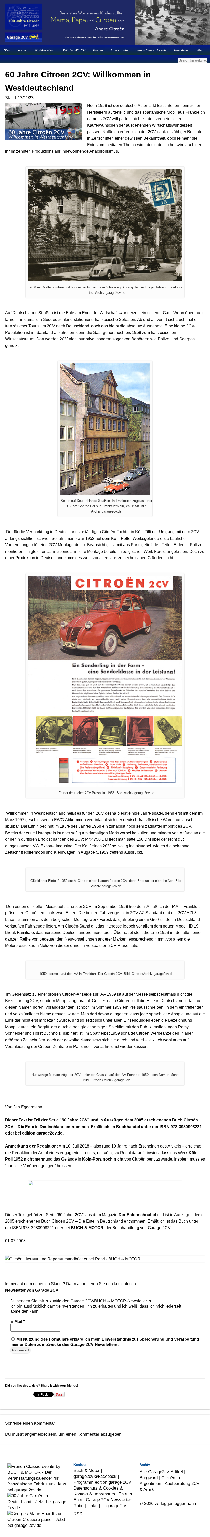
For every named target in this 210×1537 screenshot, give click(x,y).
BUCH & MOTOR (74, 50)
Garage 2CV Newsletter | (109, 1499)
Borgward (149, 1477)
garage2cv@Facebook (95, 1476)
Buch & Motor (87, 1470)
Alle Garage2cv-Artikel (161, 1471)
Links (92, 1505)
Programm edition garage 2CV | (103, 1482)
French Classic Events (150, 50)
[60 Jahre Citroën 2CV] (105, 1190)
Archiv (22, 50)
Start (7, 50)
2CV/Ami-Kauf (44, 50)
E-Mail (17, 1321)
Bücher (98, 50)
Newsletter (181, 50)
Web (200, 50)
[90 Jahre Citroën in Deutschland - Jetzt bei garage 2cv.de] (38, 1507)
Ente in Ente (119, 50)
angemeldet (36, 1434)
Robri (79, 1505)
